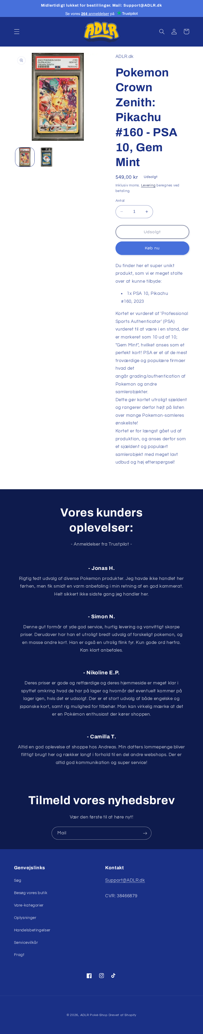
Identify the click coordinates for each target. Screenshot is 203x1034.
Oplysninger (25, 918)
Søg (17, 880)
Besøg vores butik (31, 893)
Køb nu (152, 248)
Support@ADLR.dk (125, 880)
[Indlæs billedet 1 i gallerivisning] (24, 157)
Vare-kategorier (29, 905)
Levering (148, 185)
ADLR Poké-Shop (94, 1015)
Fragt (19, 955)
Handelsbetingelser (32, 930)
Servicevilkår (26, 943)
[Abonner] (145, 833)
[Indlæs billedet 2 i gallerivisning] (46, 157)
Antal (120, 201)
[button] (17, 31)
